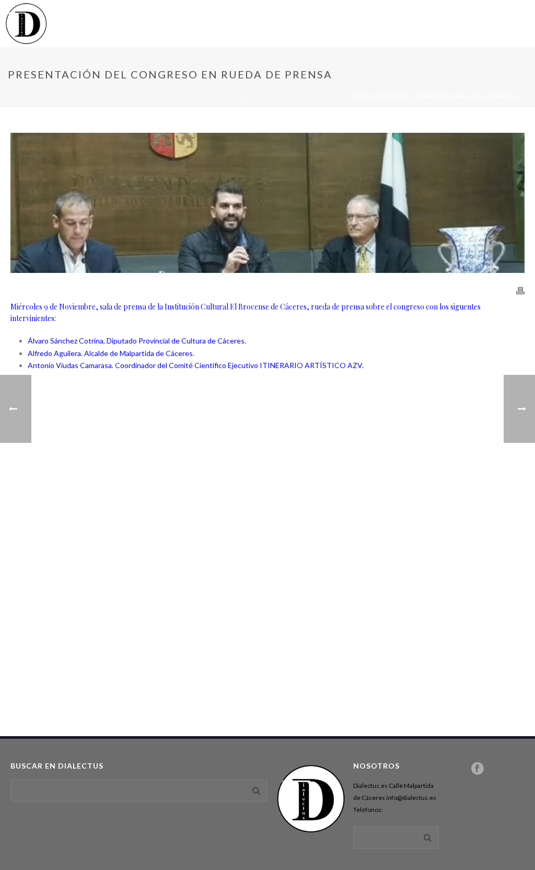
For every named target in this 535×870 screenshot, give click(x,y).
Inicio (248, 96)
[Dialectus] (26, 23)
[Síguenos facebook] (477, 769)
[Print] (520, 289)
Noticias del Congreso (304, 96)
